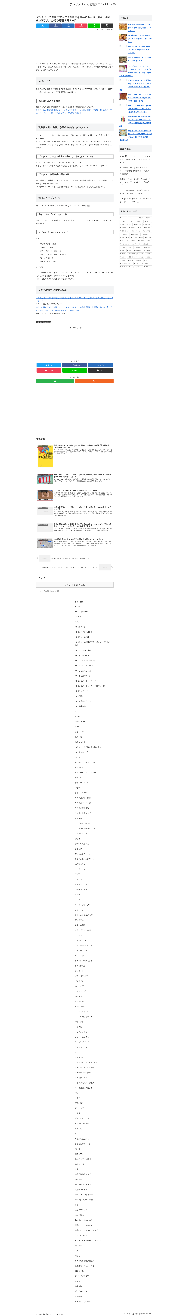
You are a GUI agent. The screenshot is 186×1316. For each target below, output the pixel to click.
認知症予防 (79, 1271)
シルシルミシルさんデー (84, 915)
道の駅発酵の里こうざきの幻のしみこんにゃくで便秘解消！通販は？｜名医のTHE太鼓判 (135, 171)
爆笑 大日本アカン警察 (84, 1200)
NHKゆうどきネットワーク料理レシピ (90, 686)
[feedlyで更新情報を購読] (55, 381)
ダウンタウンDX (81, 976)
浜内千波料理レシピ (83, 1174)
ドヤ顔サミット (81, 981)
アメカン (78, 879)
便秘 (76, 1093)
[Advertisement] (75, 45)
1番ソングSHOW (81, 612)
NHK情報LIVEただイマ (84, 701)
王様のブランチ (81, 1210)
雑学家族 (78, 1286)
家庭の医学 (79, 1103)
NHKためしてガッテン (84, 666)
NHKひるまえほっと (83, 671)
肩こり (77, 1256)
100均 (77, 607)
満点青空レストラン (83, 1184)
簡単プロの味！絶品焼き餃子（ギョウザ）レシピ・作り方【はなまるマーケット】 (139, 109)
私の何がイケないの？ (83, 1220)
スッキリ (78, 935)
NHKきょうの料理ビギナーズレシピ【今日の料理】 (92, 643)
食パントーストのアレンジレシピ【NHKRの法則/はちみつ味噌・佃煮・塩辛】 (139, 98)
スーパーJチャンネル (83, 945)
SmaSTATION (80, 722)
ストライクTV (80, 940)
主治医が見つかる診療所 (44, 322)
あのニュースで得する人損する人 (88, 747)
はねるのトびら (81, 833)
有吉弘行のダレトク (83, 1144)
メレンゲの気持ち (82, 1037)
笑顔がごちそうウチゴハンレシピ (88, 1241)
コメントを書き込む (74, 585)
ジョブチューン (81, 920)
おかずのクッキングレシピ (85, 762)
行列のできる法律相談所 (84, 1261)
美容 (76, 1251)
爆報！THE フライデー (84, 1195)
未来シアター (80, 1154)
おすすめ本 (79, 767)
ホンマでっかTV (81, 1012)
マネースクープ (81, 1022)
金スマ (77, 1281)
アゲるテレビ (80, 874)
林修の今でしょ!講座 (83, 1159)
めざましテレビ (81, 864)
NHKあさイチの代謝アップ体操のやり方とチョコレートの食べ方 (135, 200)
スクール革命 (80, 925)
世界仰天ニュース (82, 1078)
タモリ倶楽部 (80, 966)
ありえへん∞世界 (81, 752)
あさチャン (79, 732)
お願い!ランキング (82, 783)
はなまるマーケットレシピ (85, 828)
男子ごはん (79, 1215)
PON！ (78, 716)
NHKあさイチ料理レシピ (84, 632)
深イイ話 (78, 1179)
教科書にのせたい (82, 1124)
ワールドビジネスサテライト (86, 1062)
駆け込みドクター (82, 1291)
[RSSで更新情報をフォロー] (94, 381)
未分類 (77, 1149)
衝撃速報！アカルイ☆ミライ (86, 1266)
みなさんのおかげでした (84, 859)
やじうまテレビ (81, 869)
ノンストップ (80, 991)
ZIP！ (77, 727)
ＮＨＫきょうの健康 (83, 1302)
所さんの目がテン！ (83, 1118)
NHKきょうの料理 (82, 637)
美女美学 (78, 1246)
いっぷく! (78, 757)
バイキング (79, 996)
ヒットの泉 (79, 1001)
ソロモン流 (79, 956)
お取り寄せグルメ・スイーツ (86, 773)
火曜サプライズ (81, 1190)
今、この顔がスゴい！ (83, 1088)
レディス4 (79, 1057)
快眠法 (77, 1113)
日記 (76, 1134)
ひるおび (78, 849)
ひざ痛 (77, 839)
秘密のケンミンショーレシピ (86, 1230)
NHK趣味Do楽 (80, 706)
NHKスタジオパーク (83, 691)
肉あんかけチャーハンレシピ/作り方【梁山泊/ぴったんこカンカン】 (139, 27)
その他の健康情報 (82, 808)
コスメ (77, 900)
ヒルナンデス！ (81, 1007)
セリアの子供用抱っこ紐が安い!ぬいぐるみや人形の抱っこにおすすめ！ (135, 191)
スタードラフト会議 (83, 930)
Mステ (77, 622)
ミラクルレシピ (81, 1032)
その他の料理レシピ (83, 813)
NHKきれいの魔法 (82, 655)
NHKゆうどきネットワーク (85, 681)
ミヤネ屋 (78, 1027)
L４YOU (78, 617)
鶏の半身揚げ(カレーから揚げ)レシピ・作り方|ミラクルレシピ (140, 38)
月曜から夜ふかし (82, 1139)
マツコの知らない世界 (83, 1017)
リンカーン (79, 1052)
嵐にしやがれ (80, 1108)
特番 (76, 1205)
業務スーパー (80, 1164)
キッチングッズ (81, 890)
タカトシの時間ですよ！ (84, 961)
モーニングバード (82, 1042)
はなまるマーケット (83, 823)
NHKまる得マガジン (83, 676)
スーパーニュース (82, 950)
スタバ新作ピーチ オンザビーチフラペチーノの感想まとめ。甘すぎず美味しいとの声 (135, 159)
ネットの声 (79, 986)
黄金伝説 (78, 1296)
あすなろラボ (80, 742)
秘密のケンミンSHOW (84, 1225)
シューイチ (79, 910)
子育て (77, 1098)
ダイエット (79, 971)
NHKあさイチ (80, 627)
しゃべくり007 (81, 793)
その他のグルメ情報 (83, 798)
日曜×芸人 (79, 1129)
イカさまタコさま (82, 884)
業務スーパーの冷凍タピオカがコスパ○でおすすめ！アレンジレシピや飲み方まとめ (135, 182)
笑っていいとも (81, 1235)
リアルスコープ (81, 1047)
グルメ (77, 895)
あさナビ (78, 737)
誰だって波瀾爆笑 (82, 1276)
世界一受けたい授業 (83, 1073)
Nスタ (77, 711)
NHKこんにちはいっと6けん (86, 661)
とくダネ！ (79, 818)
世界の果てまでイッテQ (84, 1067)
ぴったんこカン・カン (83, 854)
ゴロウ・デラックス (83, 905)
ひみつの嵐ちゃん (82, 844)
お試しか (78, 778)
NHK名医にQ (80, 696)
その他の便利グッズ (83, 803)
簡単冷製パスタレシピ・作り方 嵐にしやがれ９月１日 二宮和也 (139, 50)
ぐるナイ (78, 788)
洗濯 (76, 1169)
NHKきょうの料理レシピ (84, 650)
